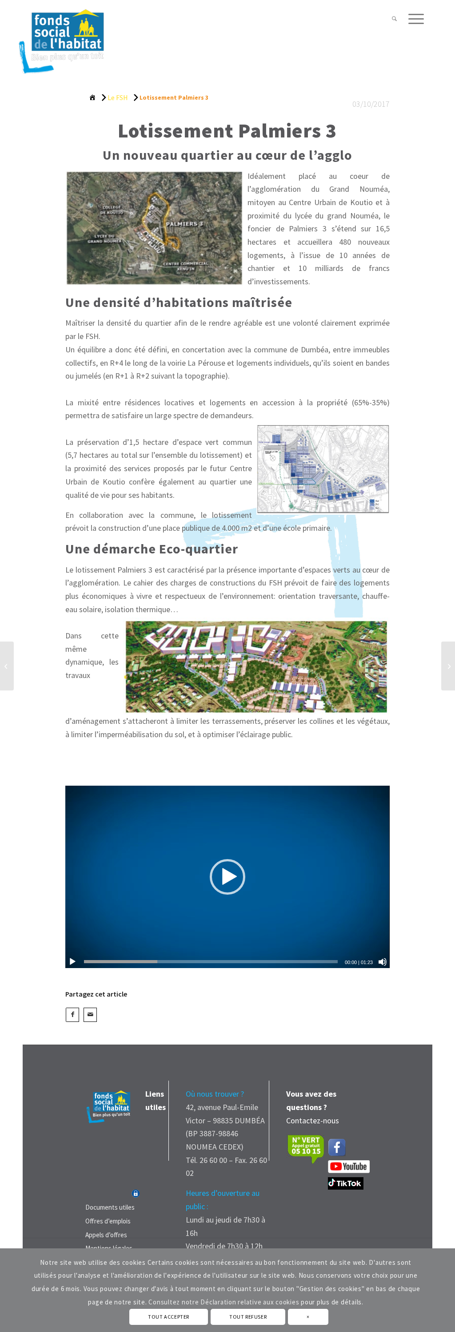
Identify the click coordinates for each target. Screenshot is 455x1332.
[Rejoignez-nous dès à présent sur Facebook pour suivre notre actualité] (339, 1145)
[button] (227, 877)
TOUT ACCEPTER (168, 1316)
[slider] (210, 961)
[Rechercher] (394, 19)
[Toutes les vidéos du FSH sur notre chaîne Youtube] (349, 1170)
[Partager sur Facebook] (72, 1015)
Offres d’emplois (108, 1221)
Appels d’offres (106, 1235)
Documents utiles (110, 1207)
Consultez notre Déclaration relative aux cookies (223, 1302)
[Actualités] (117, 99)
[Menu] (413, 19)
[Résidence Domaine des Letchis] (448, 666)
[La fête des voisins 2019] (7, 666)
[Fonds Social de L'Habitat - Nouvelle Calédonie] (61, 37)
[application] (227, 877)
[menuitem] (394, 19)
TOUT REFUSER (248, 1316)
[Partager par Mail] (90, 1015)
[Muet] (382, 961)
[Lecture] (72, 961)
